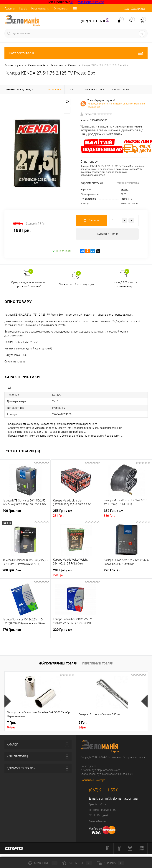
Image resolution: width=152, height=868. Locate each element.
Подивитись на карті (92, 780)
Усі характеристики (128, 182)
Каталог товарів (21, 53)
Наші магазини (40, 8)
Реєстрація (138, 8)
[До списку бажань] (67, 102)
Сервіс (23, 8)
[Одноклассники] (87, 251)
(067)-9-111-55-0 (93, 21)
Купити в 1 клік (107, 234)
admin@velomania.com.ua (118, 798)
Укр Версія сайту (91, 2)
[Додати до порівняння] (67, 110)
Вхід (126, 8)
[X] (98, 251)
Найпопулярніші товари (58, 663)
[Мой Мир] (92, 251)
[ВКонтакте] (82, 251)
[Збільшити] (38, 152)
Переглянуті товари (97, 663)
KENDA (124, 189)
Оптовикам (60, 8)
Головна (9, 8)
